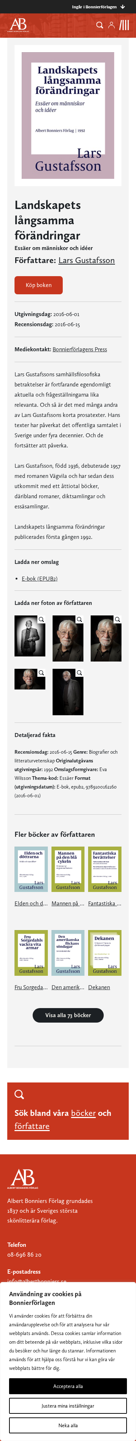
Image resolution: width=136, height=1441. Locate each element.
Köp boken (38, 285)
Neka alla (68, 1425)
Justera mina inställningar (68, 1406)
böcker (83, 1113)
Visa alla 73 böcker (68, 1015)
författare (32, 1126)
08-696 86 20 (24, 1254)
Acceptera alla (68, 1386)
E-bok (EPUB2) (40, 578)
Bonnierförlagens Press (80, 349)
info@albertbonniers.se (36, 1281)
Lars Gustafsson (86, 260)
